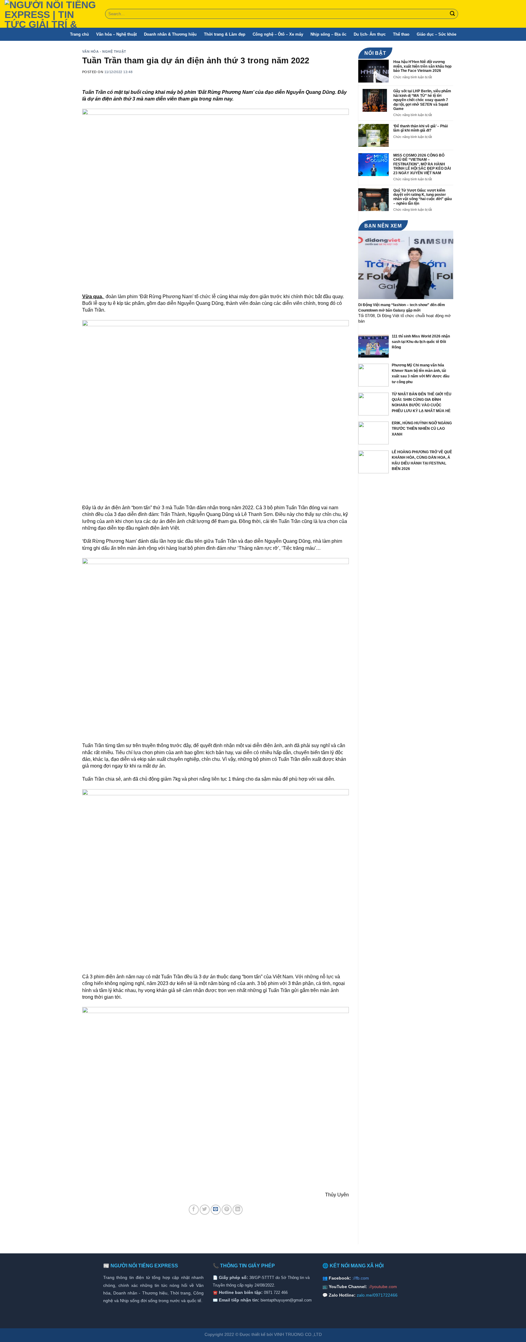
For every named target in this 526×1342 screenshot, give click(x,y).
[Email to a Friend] (216, 1210)
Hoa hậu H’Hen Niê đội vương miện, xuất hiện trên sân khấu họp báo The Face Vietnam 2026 (422, 66)
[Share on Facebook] (194, 1210)
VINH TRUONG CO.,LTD (298, 1334)
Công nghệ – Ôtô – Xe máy (278, 34)
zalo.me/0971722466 (377, 1295)
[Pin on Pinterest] (227, 1210)
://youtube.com (382, 1286)
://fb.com (360, 1278)
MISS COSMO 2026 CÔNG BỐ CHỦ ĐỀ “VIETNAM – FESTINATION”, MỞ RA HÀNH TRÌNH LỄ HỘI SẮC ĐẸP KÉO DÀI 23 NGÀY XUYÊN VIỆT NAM (422, 164)
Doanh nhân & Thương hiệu (170, 34)
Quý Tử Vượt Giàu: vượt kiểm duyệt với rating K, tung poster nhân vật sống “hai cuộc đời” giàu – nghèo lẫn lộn (422, 197)
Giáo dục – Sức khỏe (436, 34)
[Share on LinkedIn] (238, 1210)
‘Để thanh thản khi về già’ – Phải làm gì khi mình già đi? (420, 128)
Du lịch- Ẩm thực (370, 34)
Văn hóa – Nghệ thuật (116, 34)
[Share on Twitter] (205, 1210)
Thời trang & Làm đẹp (224, 34)
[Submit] (452, 14)
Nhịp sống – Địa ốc (328, 34)
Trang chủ (79, 34)
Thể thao (401, 34)
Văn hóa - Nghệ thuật (104, 51)
